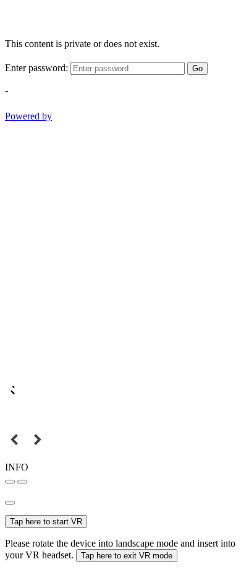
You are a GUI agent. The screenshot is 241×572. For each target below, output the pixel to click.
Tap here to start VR (46, 521)
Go (197, 68)
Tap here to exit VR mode (126, 555)
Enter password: (36, 68)
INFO (16, 467)
